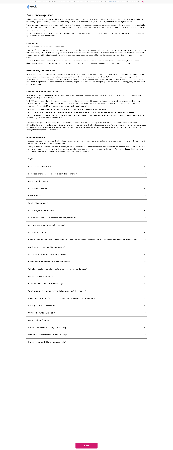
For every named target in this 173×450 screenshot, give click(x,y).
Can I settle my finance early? (41, 313)
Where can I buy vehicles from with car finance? (49, 261)
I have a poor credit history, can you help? (47, 342)
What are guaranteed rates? (41, 210)
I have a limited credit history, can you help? (47, 327)
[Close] (142, 2)
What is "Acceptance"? (38, 203)
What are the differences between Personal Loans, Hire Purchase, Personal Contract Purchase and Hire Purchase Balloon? (82, 239)
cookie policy (112, 2)
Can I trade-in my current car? (42, 276)
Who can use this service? (40, 166)
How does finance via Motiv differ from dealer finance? (52, 174)
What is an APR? (35, 196)
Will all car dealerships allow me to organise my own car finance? (57, 269)
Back (86, 445)
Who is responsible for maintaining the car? (47, 254)
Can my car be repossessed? (41, 305)
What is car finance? (37, 232)
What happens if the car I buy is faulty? (45, 283)
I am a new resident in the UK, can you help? (47, 335)
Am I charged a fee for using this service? (46, 225)
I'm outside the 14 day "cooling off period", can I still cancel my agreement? (61, 298)
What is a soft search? (38, 188)
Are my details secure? (38, 181)
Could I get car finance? (39, 320)
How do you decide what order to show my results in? (52, 217)
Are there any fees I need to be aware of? (46, 247)
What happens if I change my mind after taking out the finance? (57, 291)
